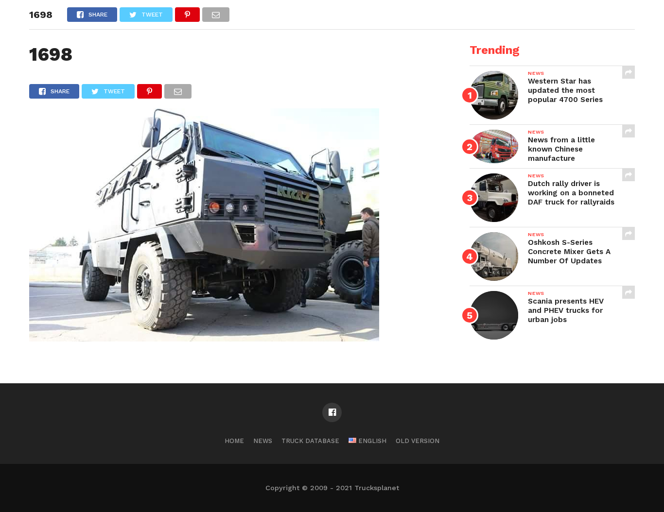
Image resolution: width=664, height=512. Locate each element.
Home (234, 440)
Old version (417, 440)
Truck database (310, 440)
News (262, 440)
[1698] (204, 338)
